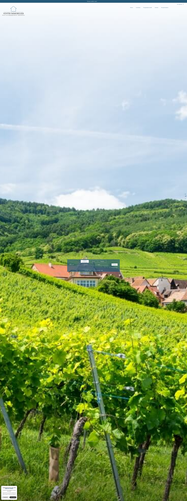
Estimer (102, 261)
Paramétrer (5, 497)
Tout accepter (12, 497)
